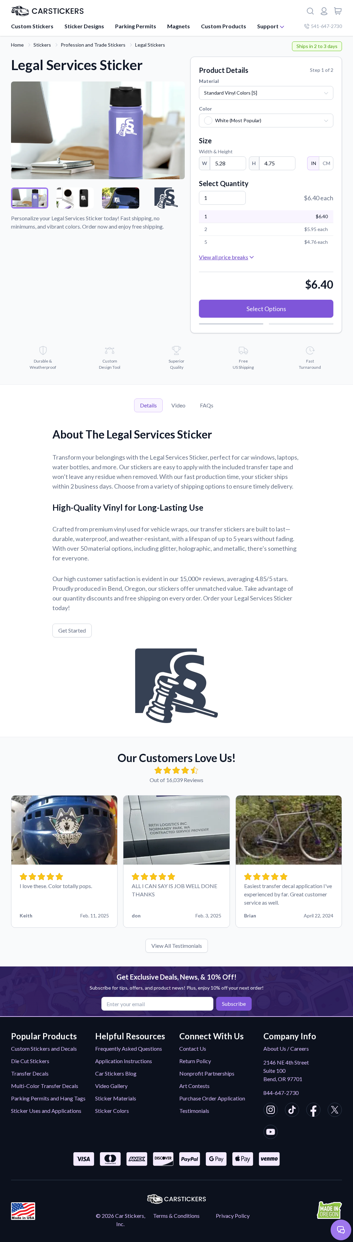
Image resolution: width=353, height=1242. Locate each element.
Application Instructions (123, 1061)
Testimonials (194, 1110)
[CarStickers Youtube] (270, 1133)
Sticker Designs (84, 26)
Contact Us (192, 1048)
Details (148, 405)
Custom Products (223, 26)
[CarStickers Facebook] (313, 1111)
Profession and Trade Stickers (93, 45)
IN (313, 163)
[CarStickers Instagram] (270, 1111)
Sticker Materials (115, 1098)
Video (178, 405)
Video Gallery (111, 1085)
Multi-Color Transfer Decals (44, 1085)
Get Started (72, 630)
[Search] (310, 11)
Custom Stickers (32, 26)
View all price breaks (223, 257)
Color (205, 109)
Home (17, 45)
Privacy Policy (233, 1215)
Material (209, 81)
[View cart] (338, 11)
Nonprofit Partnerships (206, 1073)
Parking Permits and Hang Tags (48, 1098)
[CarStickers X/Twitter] (334, 1111)
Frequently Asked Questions (128, 1048)
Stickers (42, 45)
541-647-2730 (326, 26)
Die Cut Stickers (30, 1061)
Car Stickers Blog (116, 1073)
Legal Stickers (150, 45)
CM (326, 163)
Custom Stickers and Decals (44, 1048)
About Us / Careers (286, 1048)
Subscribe (234, 1003)
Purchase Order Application (212, 1098)
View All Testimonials (176, 945)
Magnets (178, 26)
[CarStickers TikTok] (292, 1111)
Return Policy (195, 1061)
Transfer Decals (30, 1073)
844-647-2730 (281, 1092)
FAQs (206, 405)
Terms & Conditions (176, 1215)
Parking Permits (135, 26)
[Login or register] (324, 11)
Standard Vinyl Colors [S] (230, 93)
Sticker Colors (112, 1110)
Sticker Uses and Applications (46, 1110)
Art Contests (194, 1085)
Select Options (266, 308)
